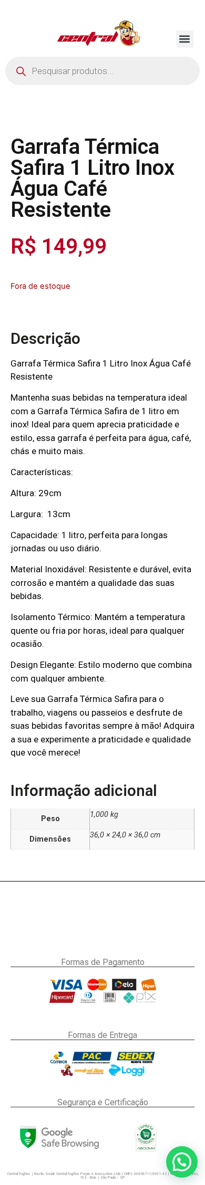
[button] (184, 39)
